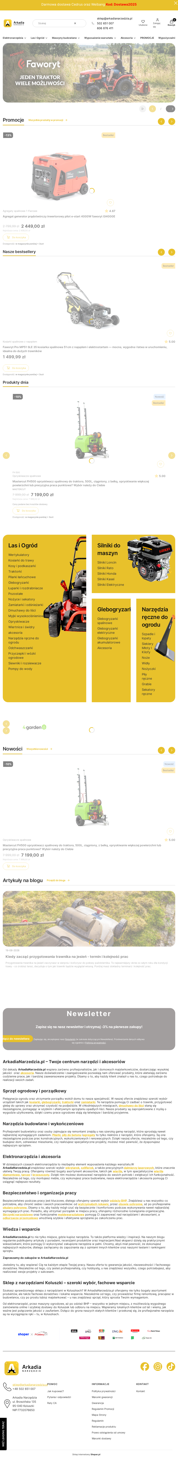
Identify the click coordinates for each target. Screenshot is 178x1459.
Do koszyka (19, 237)
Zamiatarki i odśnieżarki (25, 605)
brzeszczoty (41, 1174)
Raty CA (51, 1402)
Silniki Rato (105, 568)
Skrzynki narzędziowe (18, 1214)
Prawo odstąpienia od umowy (108, 1432)
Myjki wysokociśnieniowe (27, 616)
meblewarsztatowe (71, 1214)
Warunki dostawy (101, 1438)
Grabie (146, 684)
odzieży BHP (118, 1200)
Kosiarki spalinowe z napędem (20, 341)
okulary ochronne (15, 1207)
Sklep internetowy (86, 1454)
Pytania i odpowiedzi (59, 1397)
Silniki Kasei (105, 579)
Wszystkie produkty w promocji (45, 120)
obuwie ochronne (131, 1204)
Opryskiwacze (18, 621)
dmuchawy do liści (131, 1105)
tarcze (25, 1174)
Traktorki (15, 571)
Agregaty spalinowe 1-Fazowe (20, 210)
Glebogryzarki (18, 582)
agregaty (89, 1135)
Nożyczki (149, 669)
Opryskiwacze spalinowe (27, 475)
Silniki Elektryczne (110, 584)
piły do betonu (71, 1135)
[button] (82, 23)
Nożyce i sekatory (21, 599)
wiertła (117, 1171)
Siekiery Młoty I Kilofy (147, 648)
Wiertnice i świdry (21, 627)
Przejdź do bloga (56, 880)
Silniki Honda (106, 573)
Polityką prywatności (95, 1042)
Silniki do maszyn (108, 549)
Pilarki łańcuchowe (22, 577)
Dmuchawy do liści (22, 610)
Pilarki (56, 1135)
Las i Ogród (22, 545)
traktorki (68, 1102)
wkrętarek (72, 1167)
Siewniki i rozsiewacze (24, 663)
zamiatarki (88, 1102)
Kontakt (140, 1391)
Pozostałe (15, 594)
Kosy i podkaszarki (22, 566)
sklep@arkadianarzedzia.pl (114, 18)
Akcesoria (104, 648)
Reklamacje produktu (104, 1426)
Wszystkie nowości (37, 748)
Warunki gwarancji (102, 1397)
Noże (146, 657)
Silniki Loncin (106, 562)
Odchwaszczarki (20, 648)
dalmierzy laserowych (139, 1167)
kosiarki (34, 1102)
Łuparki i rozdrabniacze (25, 588)
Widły (146, 663)
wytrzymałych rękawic (93, 1204)
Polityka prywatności (103, 1391)
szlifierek (87, 1167)
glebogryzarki (51, 1102)
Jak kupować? (55, 1391)
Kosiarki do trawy (21, 560)
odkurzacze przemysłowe (20, 1218)
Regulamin (70, 1039)
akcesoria (15, 632)
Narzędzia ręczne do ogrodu (155, 617)
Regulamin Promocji (103, 1408)
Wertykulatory (18, 555)
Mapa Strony (99, 1414)
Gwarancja (98, 1402)
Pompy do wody (20, 669)
